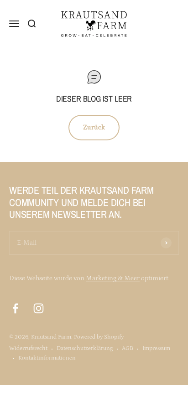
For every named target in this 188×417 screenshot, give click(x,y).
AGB (127, 348)
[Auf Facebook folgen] (15, 308)
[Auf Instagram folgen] (38, 308)
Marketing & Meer (113, 278)
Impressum (156, 348)
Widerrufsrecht (28, 348)
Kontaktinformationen (47, 358)
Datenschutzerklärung (85, 348)
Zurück (94, 127)
